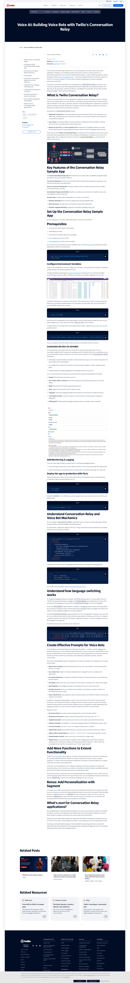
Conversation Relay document (77, 586)
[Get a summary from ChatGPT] (33, 945)
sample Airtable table (74, 273)
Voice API (25, 117)
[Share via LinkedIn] (100, 54)
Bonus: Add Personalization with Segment (32, 100)
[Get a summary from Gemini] (37, 945)
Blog (21, 47)
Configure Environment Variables (64, 264)
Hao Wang (56, 61)
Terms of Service (66, 977)
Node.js (24, 114)
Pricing (80, 5)
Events (83, 11)
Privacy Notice (45, 977)
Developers (55, 11)
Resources (72, 5)
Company (96, 11)
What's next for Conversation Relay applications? (29, 105)
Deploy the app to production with (65, 473)
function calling (57, 756)
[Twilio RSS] (107, 54)
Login (121, 1)
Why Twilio (63, 5)
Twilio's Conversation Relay (66, 77)
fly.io (69, 496)
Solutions (54, 5)
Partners (89, 11)
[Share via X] (97, 54)
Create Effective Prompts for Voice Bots (32, 90)
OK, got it (80, 981)
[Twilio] (11, 5)
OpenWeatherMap (54, 241)
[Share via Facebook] (93, 54)
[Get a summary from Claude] (40, 945)
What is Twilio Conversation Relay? (32, 60)
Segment (56, 792)
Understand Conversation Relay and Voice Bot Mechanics (31, 80)
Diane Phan (57, 63)
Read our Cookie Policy (104, 981)
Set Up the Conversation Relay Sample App (31, 71)
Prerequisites (28, 75)
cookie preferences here (89, 975)
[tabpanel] (77, 257)
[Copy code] (105, 256)
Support (115, 1)
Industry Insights (65, 11)
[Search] (99, 5)
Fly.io (50, 238)
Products (45, 5)
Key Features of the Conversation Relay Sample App (32, 66)
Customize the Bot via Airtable (62, 346)
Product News (75, 11)
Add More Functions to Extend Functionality (30, 95)
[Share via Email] (104, 55)
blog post (57, 139)
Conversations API (32, 114)
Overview (47, 11)
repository (90, 245)
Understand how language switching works (31, 85)
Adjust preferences (93, 981)
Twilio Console (95, 326)
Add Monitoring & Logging (60, 459)
